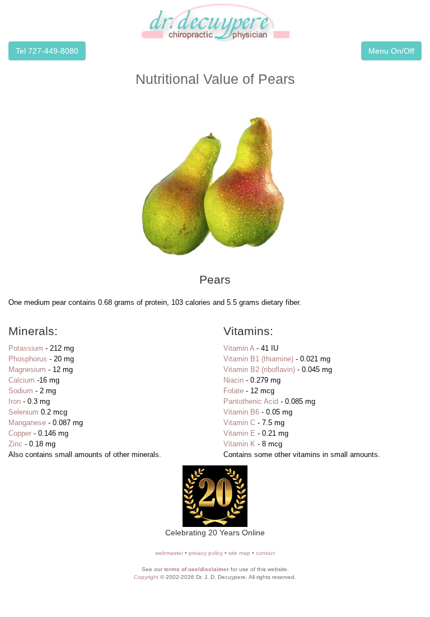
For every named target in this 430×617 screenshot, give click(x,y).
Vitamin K (239, 444)
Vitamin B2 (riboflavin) (259, 369)
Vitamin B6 (241, 412)
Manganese (27, 422)
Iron (14, 401)
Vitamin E (239, 433)
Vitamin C (239, 422)
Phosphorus (27, 359)
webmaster (169, 553)
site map (239, 553)
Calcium (21, 380)
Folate (233, 391)
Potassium (25, 348)
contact (265, 553)
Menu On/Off (391, 50)
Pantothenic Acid (250, 401)
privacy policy (206, 553)
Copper (19, 433)
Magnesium (27, 369)
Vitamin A (238, 348)
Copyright (146, 577)
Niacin (233, 380)
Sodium (20, 391)
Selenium (23, 412)
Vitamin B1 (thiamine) (258, 359)
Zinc (15, 444)
